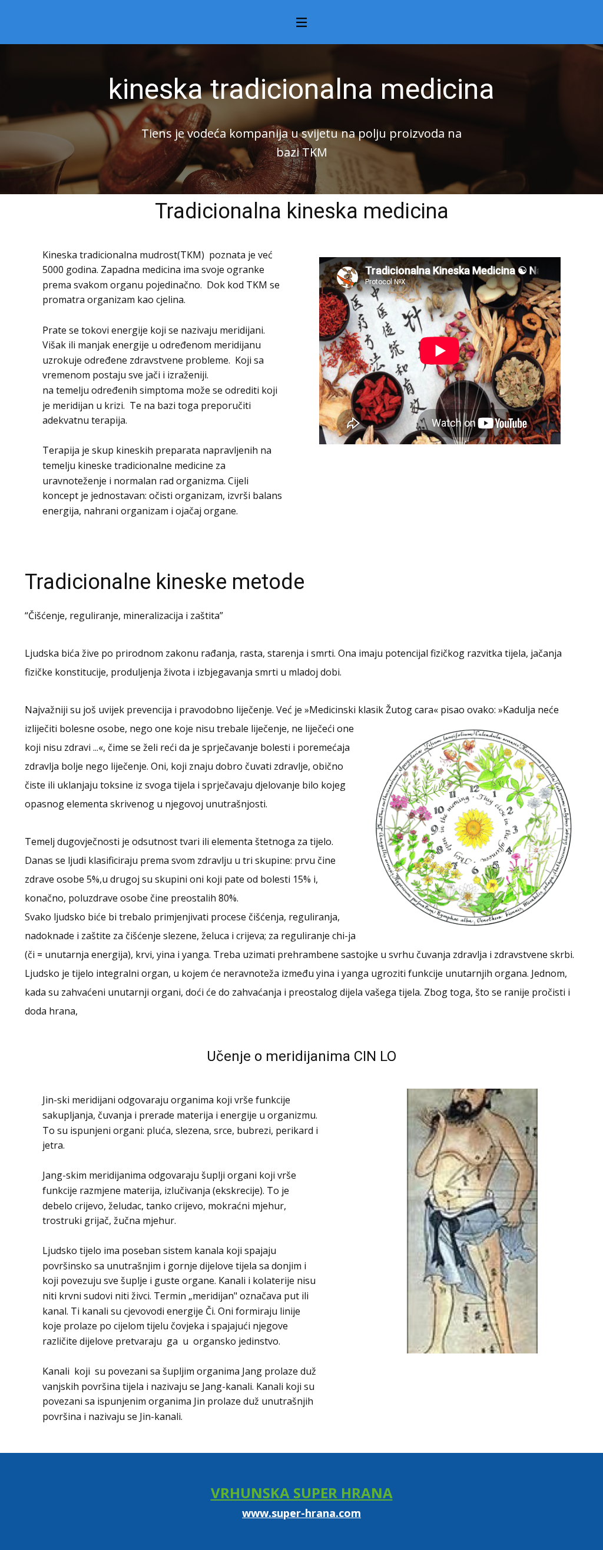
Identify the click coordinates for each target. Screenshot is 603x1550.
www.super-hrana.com (301, 1513)
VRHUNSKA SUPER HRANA (302, 1492)
